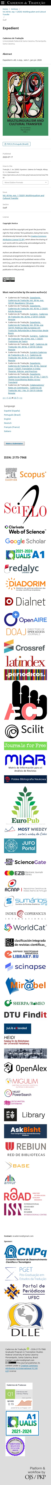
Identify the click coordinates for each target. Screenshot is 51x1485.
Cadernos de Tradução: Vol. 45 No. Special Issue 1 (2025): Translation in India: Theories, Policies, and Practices (27, 369)
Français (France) (12, 427)
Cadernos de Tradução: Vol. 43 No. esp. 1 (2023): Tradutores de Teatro (28, 339)
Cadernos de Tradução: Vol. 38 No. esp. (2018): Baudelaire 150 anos (26, 301)
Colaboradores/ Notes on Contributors (26, 386)
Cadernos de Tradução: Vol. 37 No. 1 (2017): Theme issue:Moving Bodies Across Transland (28, 380)
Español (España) (12, 410)
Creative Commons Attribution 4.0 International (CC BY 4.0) (21, 1368)
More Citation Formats (14, 182)
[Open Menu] (2, 2)
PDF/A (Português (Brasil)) (18, 144)
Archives (14, 9)
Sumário (34, 314)
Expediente (35, 297)
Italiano (7, 431)
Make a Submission (14, 443)
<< (4, 397)
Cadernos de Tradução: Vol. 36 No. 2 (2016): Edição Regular (28, 317)
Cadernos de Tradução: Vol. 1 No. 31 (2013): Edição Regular (25, 390)
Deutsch (8, 423)
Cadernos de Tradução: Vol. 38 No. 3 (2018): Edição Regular (27, 347)
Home (5, 9)
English (7, 419)
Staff (32, 344)
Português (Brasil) (12, 415)
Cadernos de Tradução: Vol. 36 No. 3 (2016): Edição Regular (25, 358)
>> (21, 397)
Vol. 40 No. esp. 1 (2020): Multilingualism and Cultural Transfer (24, 13)
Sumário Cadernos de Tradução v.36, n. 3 (27, 353)
